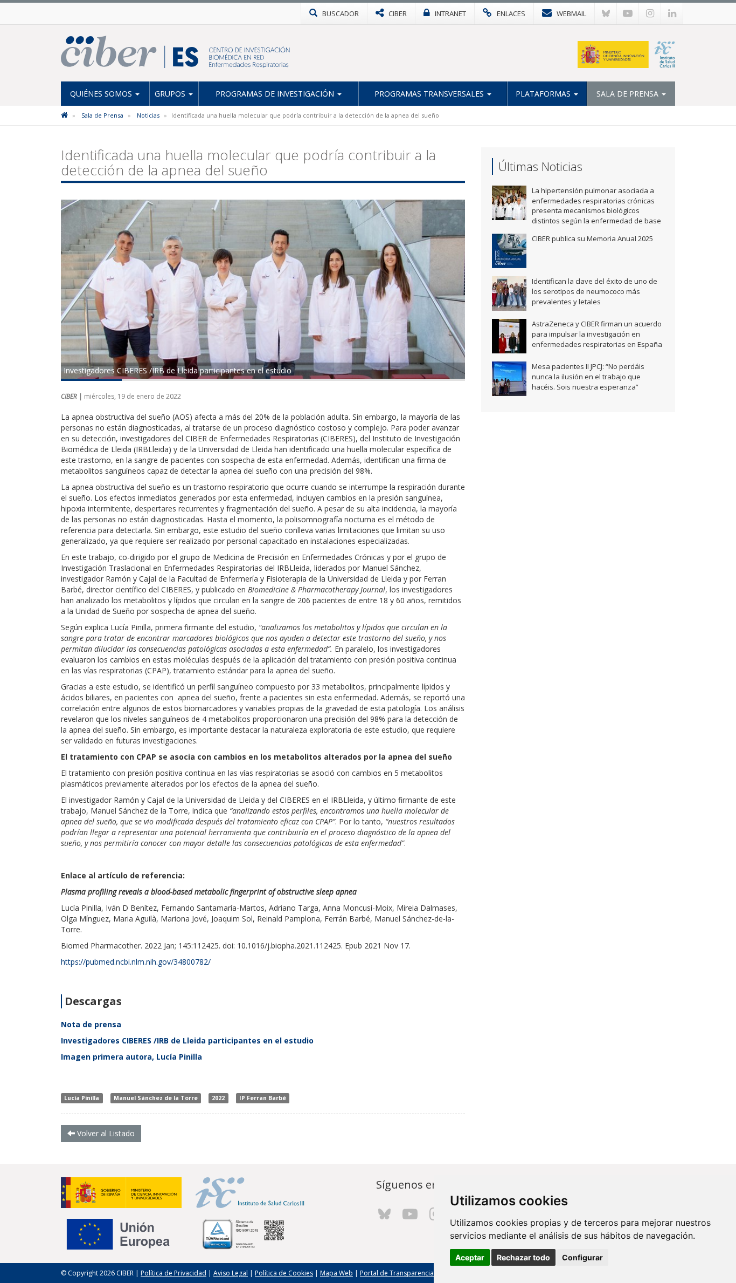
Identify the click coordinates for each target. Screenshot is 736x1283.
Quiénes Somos (102, 93)
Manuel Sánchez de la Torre (156, 1098)
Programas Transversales (430, 93)
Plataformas (544, 93)
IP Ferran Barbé (262, 1098)
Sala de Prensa (628, 93)
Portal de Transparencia (397, 1273)
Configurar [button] (582, 1257)
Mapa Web (336, 1273)
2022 (218, 1098)
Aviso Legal (230, 1273)
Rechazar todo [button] (523, 1257)
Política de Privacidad (173, 1273)
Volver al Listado (105, 1133)
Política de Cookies (284, 1273)
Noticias (148, 115)
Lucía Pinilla (81, 1098)
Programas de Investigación (276, 93)
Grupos (171, 93)
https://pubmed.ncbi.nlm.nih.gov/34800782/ (136, 962)
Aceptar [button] (469, 1257)
